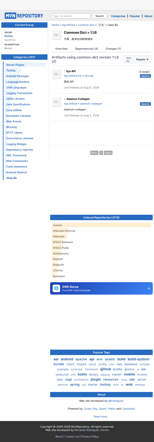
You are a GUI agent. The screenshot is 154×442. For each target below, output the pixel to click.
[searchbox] (71, 16)
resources (111, 379)
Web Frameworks (17, 160)
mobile (130, 374)
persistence (81, 379)
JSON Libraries (15, 98)
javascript (62, 374)
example (63, 369)
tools (116, 384)
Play (95, 408)
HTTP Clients (14, 132)
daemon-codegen (91, 103)
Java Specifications (18, 104)
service (63, 384)
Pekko (112, 408)
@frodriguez (116, 400)
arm (100, 359)
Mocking (11, 127)
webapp (140, 384)
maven (117, 374)
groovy (130, 369)
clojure (82, 364)
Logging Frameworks (19, 93)
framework (92, 369)
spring (75, 384)
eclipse (144, 364)
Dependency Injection (19, 149)
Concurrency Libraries (19, 138)
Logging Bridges (16, 144)
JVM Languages (16, 87)
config (102, 364)
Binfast (9, 35)
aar (56, 359)
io (138, 369)
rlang (124, 379)
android (67, 359)
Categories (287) (24, 57)
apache (81, 359)
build (121, 359)
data (119, 364)
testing (105, 384)
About (148, 16)
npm (60, 379)
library (94, 374)
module (142, 374)
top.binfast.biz (73, 75)
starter (93, 384)
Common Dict (75, 32)
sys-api (89, 75)
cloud (93, 364)
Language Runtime (17, 81)
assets (110, 359)
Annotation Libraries (18, 115)
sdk (132, 379)
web (129, 384)
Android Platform (16, 172)
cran (112, 364)
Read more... (101, 416)
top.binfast (68, 24)
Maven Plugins (15, 64)
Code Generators (16, 166)
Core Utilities (14, 110)
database (131, 364)
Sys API (71, 71)
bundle (59, 364)
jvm (73, 374)
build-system (138, 359)
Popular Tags (101, 352)
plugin (96, 379)
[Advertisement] (77, 4)
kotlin (83, 374)
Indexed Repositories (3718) (101, 217)
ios (143, 369)
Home (55, 24)
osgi (69, 379)
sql (84, 384)
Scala (87, 408)
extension (77, 369)
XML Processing (16, 155)
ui (122, 384)
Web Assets (13, 121)
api (92, 359)
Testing (10, 70)
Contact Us (72, 436)
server (141, 379)
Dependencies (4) (86, 48)
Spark (102, 408)
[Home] (24, 17)
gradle (118, 369)
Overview (61, 48)
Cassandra (128, 408)
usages (144, 71)
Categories (118, 16)
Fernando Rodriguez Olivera (92, 430)
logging (106, 374)
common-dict (86, 24)
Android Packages (17, 76)
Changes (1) (113, 48)
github (106, 369)
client (70, 364)
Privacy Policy (90, 436)
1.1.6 (93, 32)
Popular (135, 16)
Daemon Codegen (78, 98)
